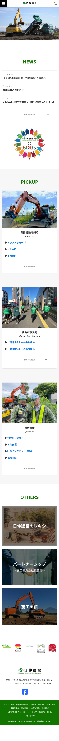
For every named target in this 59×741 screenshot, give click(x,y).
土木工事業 (51, 704)
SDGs (49, 712)
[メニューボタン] (3, 3)
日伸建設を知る (22, 704)
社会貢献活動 (35, 708)
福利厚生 (11, 457)
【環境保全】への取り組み (21, 342)
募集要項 (11, 444)
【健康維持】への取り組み (21, 349)
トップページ (9, 704)
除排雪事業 (14, 708)
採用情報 (45, 708)
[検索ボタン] (55, 3)
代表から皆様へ (15, 438)
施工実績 (42, 712)
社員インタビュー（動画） (21, 451)
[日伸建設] (29, 3)
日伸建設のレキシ (14, 712)
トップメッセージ (16, 242)
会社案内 (11, 249)
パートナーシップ (30, 712)
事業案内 (11, 255)
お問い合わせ (29, 715)
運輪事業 (24, 708)
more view (29, 114)
